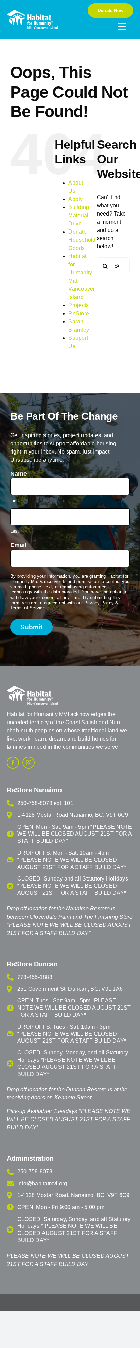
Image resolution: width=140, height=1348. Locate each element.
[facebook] (13, 763)
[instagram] (28, 763)
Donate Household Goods (81, 240)
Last (14, 531)
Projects (78, 305)
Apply (75, 199)
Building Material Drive (78, 215)
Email (18, 545)
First (14, 500)
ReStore (78, 313)
